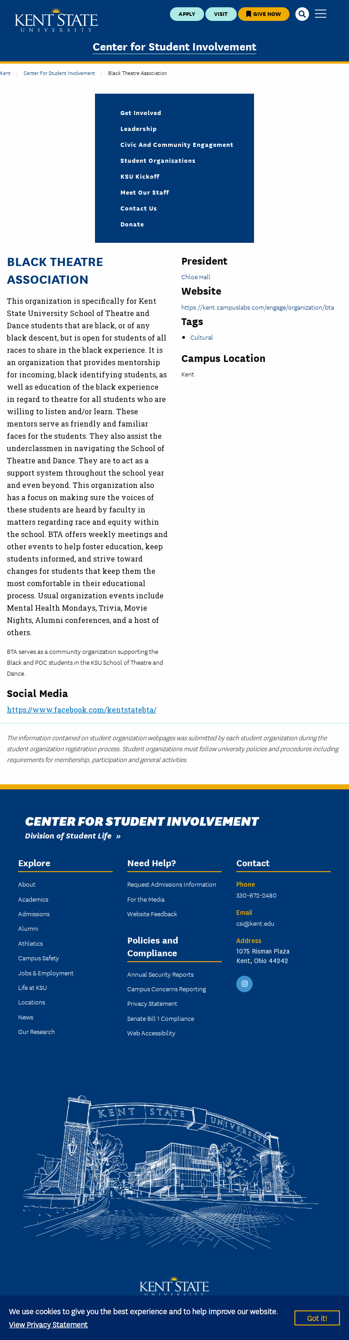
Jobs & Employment (46, 973)
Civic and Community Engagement (177, 144)
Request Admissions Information (171, 884)
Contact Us (138, 208)
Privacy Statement (152, 1003)
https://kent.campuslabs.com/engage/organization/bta (257, 307)
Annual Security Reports (160, 974)
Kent (5, 72)
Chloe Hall (195, 276)
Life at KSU (32, 987)
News (25, 1017)
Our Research (36, 1031)
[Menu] (320, 14)
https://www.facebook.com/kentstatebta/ (81, 709)
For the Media (146, 899)
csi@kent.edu (255, 923)
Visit (221, 13)
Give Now (266, 13)
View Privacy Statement (48, 1324)
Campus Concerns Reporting (166, 989)
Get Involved (140, 112)
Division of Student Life (68, 835)
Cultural (201, 337)
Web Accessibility (151, 1033)
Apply (187, 13)
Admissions (34, 913)
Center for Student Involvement (174, 46)
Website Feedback (152, 913)
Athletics (30, 943)
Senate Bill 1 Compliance (160, 1018)
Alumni (28, 928)
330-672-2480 (256, 895)
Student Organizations (158, 160)
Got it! (317, 1317)
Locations (31, 1002)
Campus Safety (38, 958)
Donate (132, 224)
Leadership (138, 128)
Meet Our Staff (144, 192)
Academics (33, 899)
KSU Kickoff (140, 176)
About (26, 884)
